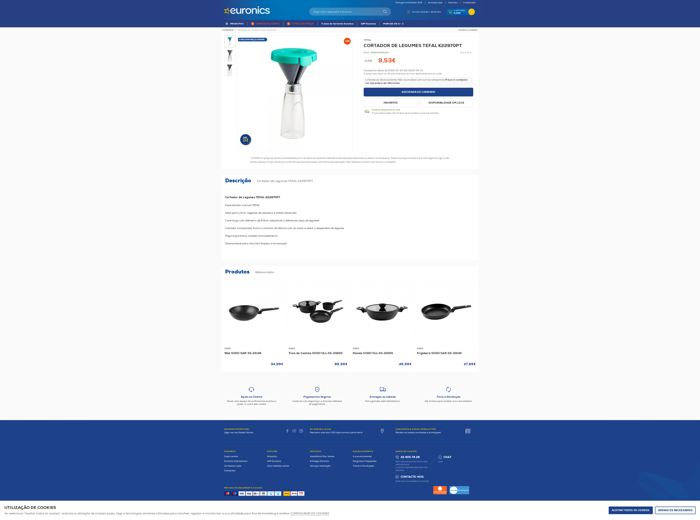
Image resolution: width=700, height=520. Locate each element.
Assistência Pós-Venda (322, 456)
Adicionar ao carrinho (418, 92)
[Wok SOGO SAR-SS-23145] (254, 311)
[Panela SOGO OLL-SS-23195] (382, 311)
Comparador (469, 3)
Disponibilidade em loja (446, 102)
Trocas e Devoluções (363, 466)
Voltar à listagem (468, 30)
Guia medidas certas (278, 466)
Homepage (228, 30)
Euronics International (235, 461)
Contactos (229, 470)
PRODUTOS (237, 23)
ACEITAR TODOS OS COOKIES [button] (631, 510)
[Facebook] (287, 431)
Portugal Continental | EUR (409, 3)
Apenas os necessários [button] (675, 510)
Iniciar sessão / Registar (426, 12)
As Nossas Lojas (232, 466)
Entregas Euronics (319, 461)
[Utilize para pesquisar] (385, 11)
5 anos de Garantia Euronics (337, 23)
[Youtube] (294, 431)
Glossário (272, 456)
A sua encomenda (362, 456)
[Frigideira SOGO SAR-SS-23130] (446, 311)
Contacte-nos (412, 477)
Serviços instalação (320, 466)
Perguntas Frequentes (364, 461)
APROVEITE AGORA (267, 23)
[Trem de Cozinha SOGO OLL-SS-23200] (318, 311)
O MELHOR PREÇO (303, 23)
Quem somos (231, 456)
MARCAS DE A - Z (393, 23)
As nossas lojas (435, 3)
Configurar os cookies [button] (310, 513)
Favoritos (452, 3)
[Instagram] (301, 431)
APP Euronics (368, 23)
